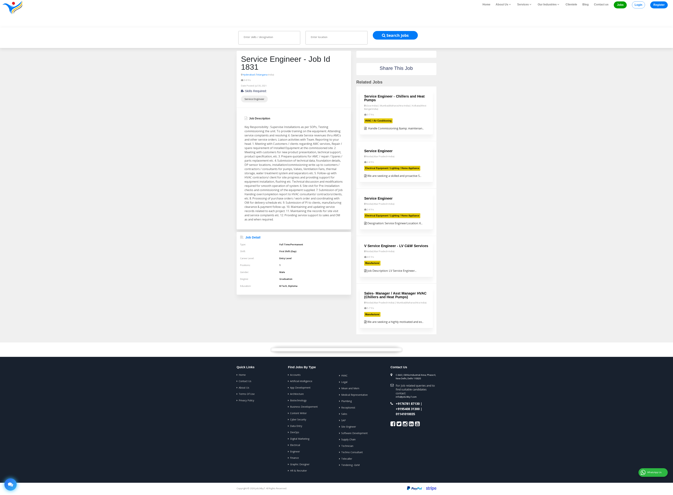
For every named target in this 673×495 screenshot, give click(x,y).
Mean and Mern (350, 388)
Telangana (261, 74)
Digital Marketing (299, 438)
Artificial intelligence (301, 381)
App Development (300, 387)
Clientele (571, 4)
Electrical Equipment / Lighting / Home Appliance (392, 168)
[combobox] (269, 37)
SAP (343, 420)
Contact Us (245, 381)
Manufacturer (372, 263)
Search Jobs (397, 35)
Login (638, 4)
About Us (244, 387)
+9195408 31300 (408, 409)
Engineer (295, 451)
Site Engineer (348, 426)
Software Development (354, 433)
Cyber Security (298, 419)
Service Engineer (254, 99)
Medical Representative (354, 394)
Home (486, 4)
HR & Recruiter (298, 470)
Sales (344, 414)
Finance (294, 457)
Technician (347, 446)
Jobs (620, 4)
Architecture (297, 394)
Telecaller (346, 458)
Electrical (295, 445)
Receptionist (348, 407)
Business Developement (304, 406)
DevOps (294, 432)
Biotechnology (298, 400)
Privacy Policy (246, 400)
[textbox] (272, 37)
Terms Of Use (247, 394)
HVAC (344, 375)
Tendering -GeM (350, 465)
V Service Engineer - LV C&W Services (396, 246)
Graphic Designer (300, 464)
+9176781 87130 (408, 404)
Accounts (295, 374)
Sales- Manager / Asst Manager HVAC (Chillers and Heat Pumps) (395, 295)
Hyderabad (249, 74)
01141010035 (405, 414)
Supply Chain (348, 439)
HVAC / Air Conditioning (378, 120)
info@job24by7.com (406, 396)
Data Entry (296, 426)
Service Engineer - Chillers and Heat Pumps (394, 98)
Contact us (601, 4)
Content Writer (298, 413)
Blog (585, 4)
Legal (344, 382)
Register (659, 4)
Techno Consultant (352, 452)
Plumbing (346, 401)
